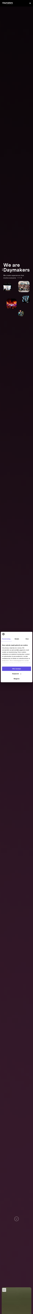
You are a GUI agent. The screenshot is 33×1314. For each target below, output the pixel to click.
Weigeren (16, 678)
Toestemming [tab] (6, 639)
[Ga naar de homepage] (7, 3)
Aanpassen (15, 673)
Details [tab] (17, 639)
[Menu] (30, 3)
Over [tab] (27, 639)
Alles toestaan (16, 668)
